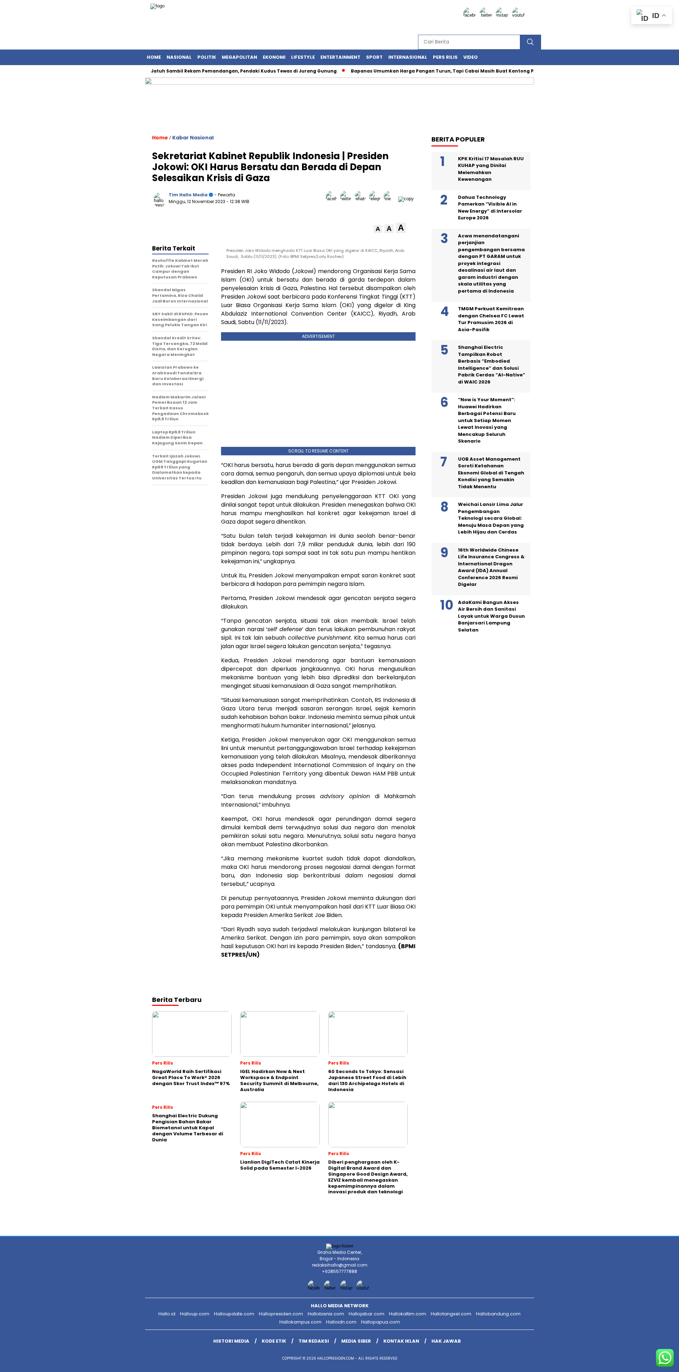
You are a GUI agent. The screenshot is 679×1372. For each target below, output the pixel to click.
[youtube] (519, 15)
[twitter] (487, 15)
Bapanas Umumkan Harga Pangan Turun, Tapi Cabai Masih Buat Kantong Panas (426, 71)
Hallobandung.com (498, 1313)
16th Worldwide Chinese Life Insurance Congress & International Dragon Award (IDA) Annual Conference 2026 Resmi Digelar (491, 567)
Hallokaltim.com (407, 1313)
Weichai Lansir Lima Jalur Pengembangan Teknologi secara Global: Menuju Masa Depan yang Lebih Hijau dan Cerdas (491, 518)
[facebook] (470, 15)
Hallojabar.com (366, 1313)
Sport (374, 57)
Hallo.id (166, 1313)
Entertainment (340, 57)
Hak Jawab (446, 1341)
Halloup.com (194, 1313)
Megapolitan (239, 57)
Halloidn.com (341, 1322)
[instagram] (503, 15)
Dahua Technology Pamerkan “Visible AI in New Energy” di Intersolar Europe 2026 (490, 207)
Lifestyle (303, 57)
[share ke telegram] (376, 198)
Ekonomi (274, 57)
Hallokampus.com (300, 1322)
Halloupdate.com (234, 1313)
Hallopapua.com (380, 1322)
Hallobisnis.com (326, 1313)
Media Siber (356, 1341)
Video (470, 57)
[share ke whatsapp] (362, 198)
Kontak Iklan (401, 1341)
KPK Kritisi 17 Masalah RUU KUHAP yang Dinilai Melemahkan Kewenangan (491, 169)
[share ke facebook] (333, 198)
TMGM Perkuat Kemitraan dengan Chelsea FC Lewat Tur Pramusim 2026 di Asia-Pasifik (491, 319)
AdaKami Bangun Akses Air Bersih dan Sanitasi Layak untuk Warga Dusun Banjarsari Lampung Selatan (491, 616)
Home (154, 57)
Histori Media (231, 1341)
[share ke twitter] (347, 198)
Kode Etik (274, 1341)
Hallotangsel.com (451, 1313)
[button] (377, 229)
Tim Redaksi (313, 1341)
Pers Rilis (445, 57)
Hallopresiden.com (281, 1313)
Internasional (407, 57)
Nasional (179, 57)
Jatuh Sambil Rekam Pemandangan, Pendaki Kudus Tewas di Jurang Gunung (222, 71)
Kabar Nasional (193, 137)
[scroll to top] (652, 1361)
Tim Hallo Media (188, 195)
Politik (206, 57)
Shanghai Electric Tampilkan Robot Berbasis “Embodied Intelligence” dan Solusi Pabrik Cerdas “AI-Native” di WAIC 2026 (491, 364)
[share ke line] (391, 198)
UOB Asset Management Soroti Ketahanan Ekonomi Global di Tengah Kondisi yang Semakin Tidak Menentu (491, 472)
